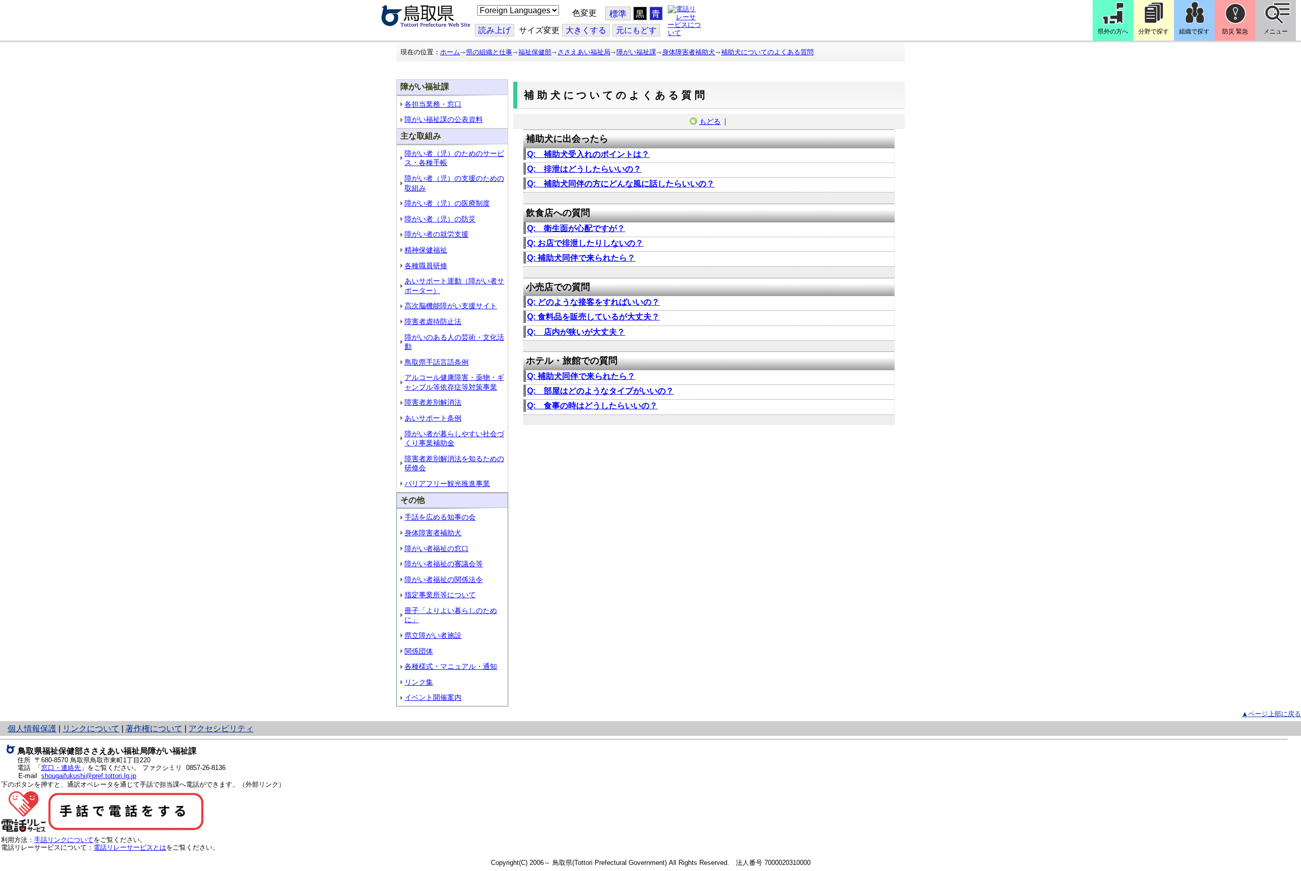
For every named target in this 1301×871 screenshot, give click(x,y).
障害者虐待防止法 (433, 321)
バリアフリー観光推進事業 (447, 483)
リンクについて (91, 728)
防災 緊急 (1235, 31)
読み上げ (494, 30)
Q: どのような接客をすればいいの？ (593, 302)
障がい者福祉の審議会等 (444, 564)
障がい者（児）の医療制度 (447, 203)
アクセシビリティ (221, 728)
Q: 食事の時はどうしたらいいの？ (592, 405)
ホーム (450, 52)
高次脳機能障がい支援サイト (451, 306)
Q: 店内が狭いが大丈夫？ (576, 332)
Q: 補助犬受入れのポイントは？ (588, 154)
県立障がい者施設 (433, 635)
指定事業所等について (440, 595)
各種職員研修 (426, 266)
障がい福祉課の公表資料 (444, 119)
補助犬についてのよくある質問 (767, 52)
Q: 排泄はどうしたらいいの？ (584, 169)
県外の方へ (1113, 31)
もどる (710, 121)
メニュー (1275, 31)
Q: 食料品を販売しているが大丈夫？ (593, 316)
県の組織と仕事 (489, 52)
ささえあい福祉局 (583, 52)
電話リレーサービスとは (130, 847)
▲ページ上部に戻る (1271, 714)
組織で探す (1194, 31)
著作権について (154, 728)
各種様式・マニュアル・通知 (451, 666)
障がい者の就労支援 (437, 234)
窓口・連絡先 (61, 767)
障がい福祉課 (636, 52)
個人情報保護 (32, 728)
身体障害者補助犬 (688, 52)
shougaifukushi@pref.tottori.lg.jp (88, 776)
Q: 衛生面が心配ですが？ (576, 228)
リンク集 (419, 682)
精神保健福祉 (426, 250)
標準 (618, 14)
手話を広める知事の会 (440, 517)
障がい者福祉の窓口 (437, 548)
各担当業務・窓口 (433, 104)
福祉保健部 (534, 52)
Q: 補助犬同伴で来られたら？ (581, 257)
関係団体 (419, 651)
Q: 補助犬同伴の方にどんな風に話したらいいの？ (621, 183)
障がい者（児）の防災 (440, 219)
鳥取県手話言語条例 (437, 362)
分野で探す (1153, 31)
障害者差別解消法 (433, 402)
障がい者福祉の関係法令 (444, 579)
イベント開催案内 (433, 697)
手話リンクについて (64, 840)
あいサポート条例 (433, 418)
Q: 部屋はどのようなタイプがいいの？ (600, 390)
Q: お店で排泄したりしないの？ (585, 243)
